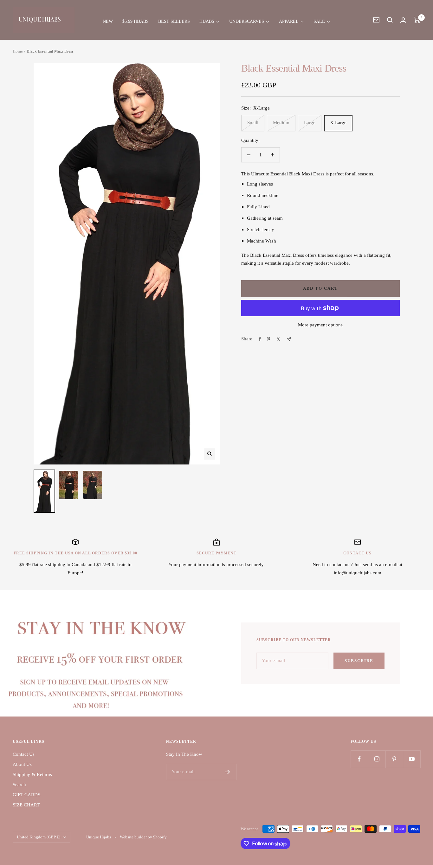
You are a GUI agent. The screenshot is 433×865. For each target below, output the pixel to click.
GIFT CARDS (26, 794)
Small (252, 122)
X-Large (338, 122)
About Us (22, 764)
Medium (281, 122)
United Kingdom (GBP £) (38, 837)
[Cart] (417, 20)
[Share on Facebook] (260, 339)
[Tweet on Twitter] (278, 339)
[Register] (227, 772)
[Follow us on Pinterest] (394, 759)
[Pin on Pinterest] (268, 339)
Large (309, 122)
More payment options (320, 324)
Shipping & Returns (32, 774)
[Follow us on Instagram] (376, 759)
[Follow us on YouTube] (411, 759)
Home (18, 51)
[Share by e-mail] (289, 339)
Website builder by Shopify (143, 837)
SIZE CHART (26, 804)
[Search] (390, 20)
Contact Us (24, 754)
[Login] (403, 20)
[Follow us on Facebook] (359, 759)
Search (19, 784)
